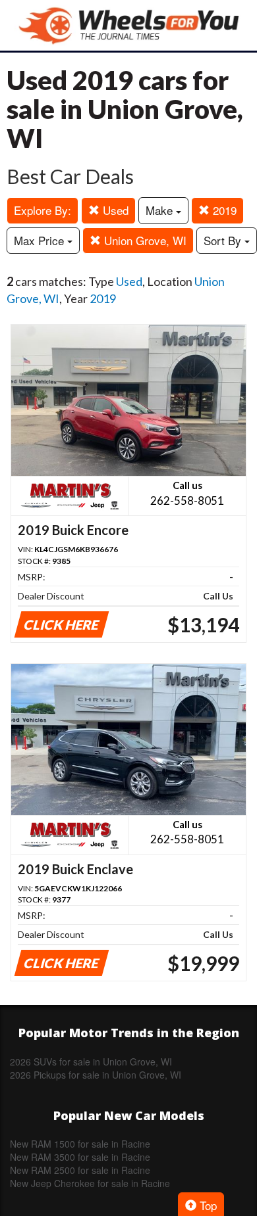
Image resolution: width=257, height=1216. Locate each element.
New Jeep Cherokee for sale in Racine (90, 1183)
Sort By (224, 240)
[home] (128, 25)
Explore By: (42, 210)
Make (161, 210)
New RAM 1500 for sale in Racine (80, 1143)
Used (114, 210)
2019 (223, 210)
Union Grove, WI (143, 240)
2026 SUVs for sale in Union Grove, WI (91, 1061)
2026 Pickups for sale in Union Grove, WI (95, 1074)
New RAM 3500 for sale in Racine (80, 1156)
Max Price (40, 240)
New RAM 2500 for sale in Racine (80, 1170)
